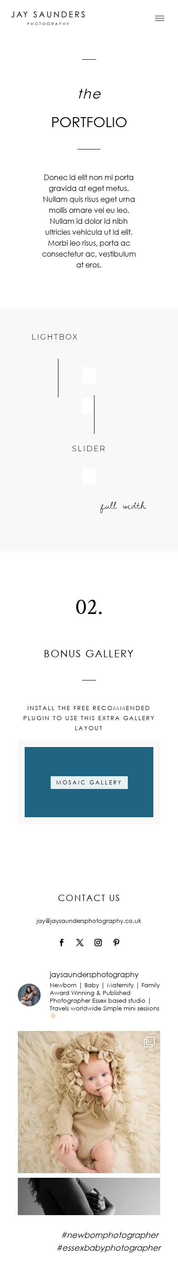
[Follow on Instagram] (98, 942)
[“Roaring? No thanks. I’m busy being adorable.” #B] (89, 1102)
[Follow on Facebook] (61, 942)
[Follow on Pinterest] (116, 942)
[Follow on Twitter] (80, 942)
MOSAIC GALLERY (89, 782)
